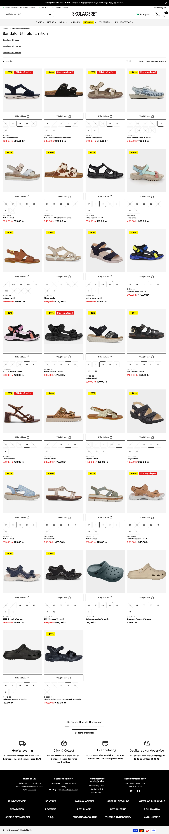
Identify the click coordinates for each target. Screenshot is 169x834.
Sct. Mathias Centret (70, 790)
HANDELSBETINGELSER (17, 817)
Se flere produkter (84, 733)
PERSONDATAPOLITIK (84, 817)
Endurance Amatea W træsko (97, 619)
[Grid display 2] (130, 61)
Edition (29, 830)
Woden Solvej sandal (94, 138)
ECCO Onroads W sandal (137, 539)
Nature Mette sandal (135, 371)
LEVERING (50, 809)
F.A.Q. (51, 817)
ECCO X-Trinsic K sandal (136, 291)
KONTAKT (50, 801)
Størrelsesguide (160, 8)
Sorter (142, 61)
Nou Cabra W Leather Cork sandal (58, 138)
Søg (50, 14)
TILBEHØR (104, 22)
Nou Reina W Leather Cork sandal (58, 218)
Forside (5, 28)
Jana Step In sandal (10, 138)
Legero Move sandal (94, 298)
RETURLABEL (84, 809)
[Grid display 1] (127, 61)
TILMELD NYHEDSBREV (118, 817)
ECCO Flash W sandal (94, 218)
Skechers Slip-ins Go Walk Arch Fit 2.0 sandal (62, 699)
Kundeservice (123, 22)
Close (166, 3)
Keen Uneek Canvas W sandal (139, 138)
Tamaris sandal (9, 459)
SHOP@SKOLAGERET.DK (135, 783)
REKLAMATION (152, 809)
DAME (39, 22)
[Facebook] (138, 791)
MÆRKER (75, 22)
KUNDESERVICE (17, 801)
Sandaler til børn (11, 40)
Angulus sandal (9, 298)
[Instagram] (131, 791)
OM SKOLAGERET (84, 801)
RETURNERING (118, 809)
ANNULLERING (152, 817)
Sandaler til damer (12, 46)
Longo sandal (132, 459)
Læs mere (32, 790)
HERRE (50, 22)
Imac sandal (132, 218)
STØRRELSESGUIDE (118, 801)
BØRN (62, 22)
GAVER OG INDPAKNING (152, 801)
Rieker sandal (8, 218)
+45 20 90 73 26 (135, 787)
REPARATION (17, 809)
